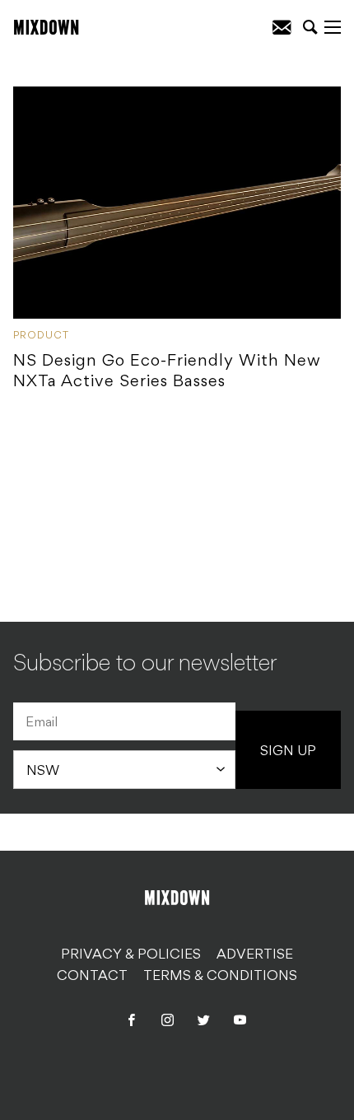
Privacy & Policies (131, 955)
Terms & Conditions (220, 976)
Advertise (255, 955)
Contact (92, 976)
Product (41, 336)
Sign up (288, 751)
